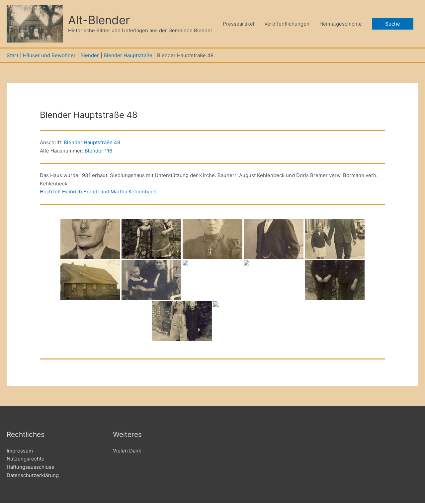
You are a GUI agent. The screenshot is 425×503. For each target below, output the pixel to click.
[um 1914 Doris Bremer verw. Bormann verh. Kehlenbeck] (212, 239)
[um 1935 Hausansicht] (90, 280)
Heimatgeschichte (340, 24)
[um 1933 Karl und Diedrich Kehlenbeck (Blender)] (335, 280)
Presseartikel (238, 24)
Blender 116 (98, 151)
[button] (392, 24)
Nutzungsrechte (25, 458)
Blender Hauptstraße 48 (92, 142)
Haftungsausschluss (30, 467)
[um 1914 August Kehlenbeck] (273, 239)
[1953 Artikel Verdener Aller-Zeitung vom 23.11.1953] (243, 321)
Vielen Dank (127, 451)
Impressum (20, 451)
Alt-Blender (99, 20)
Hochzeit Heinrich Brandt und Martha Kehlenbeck (98, 191)
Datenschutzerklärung (33, 475)
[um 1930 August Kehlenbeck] (90, 239)
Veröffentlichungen (286, 24)
